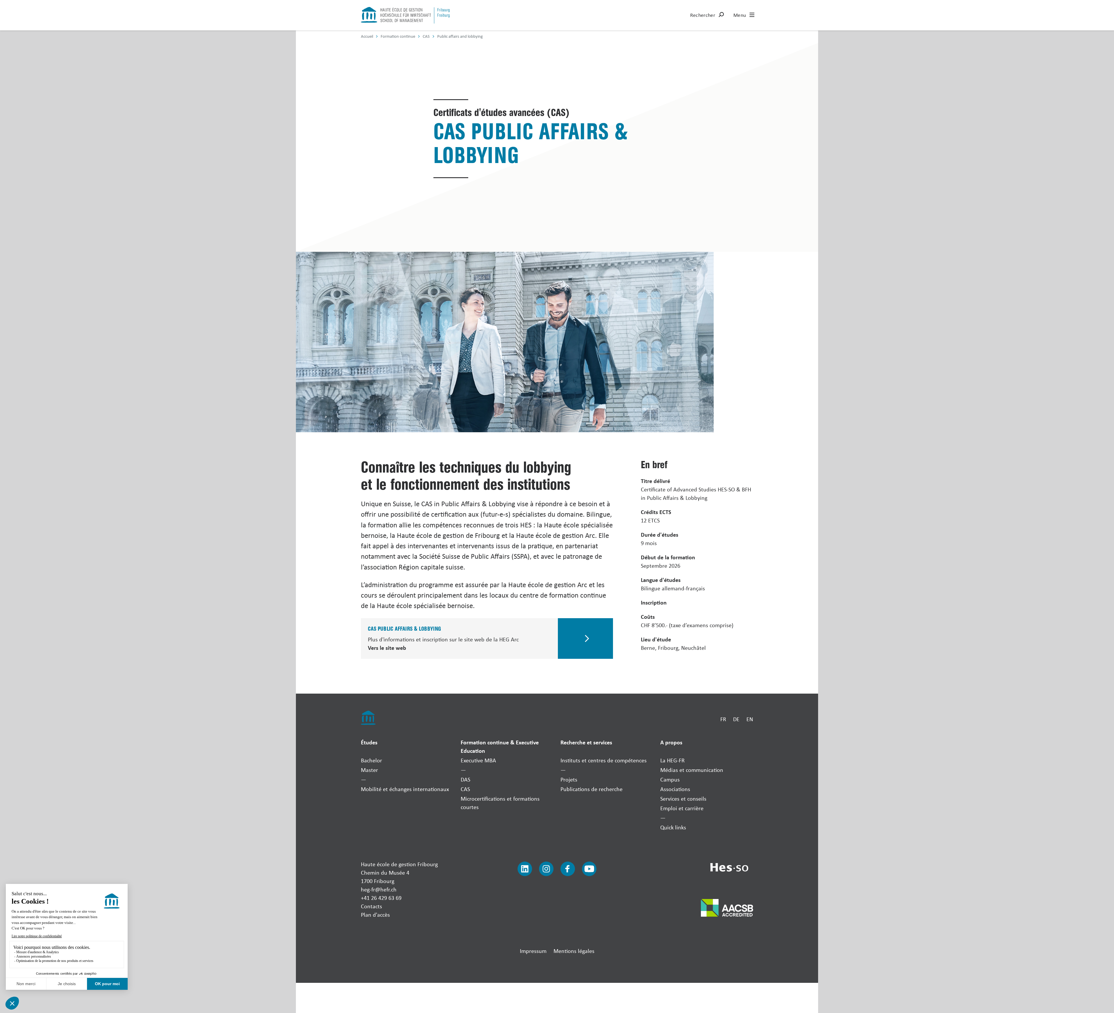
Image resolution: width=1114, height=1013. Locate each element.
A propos (671, 742)
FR (723, 719)
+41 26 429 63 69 (381, 898)
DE (736, 719)
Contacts (371, 906)
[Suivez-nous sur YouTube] (589, 869)
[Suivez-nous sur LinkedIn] (525, 869)
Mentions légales (574, 951)
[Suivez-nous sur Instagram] (546, 869)
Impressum (533, 951)
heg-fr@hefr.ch (379, 889)
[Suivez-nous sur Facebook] (567, 869)
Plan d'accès (375, 914)
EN (749, 719)
